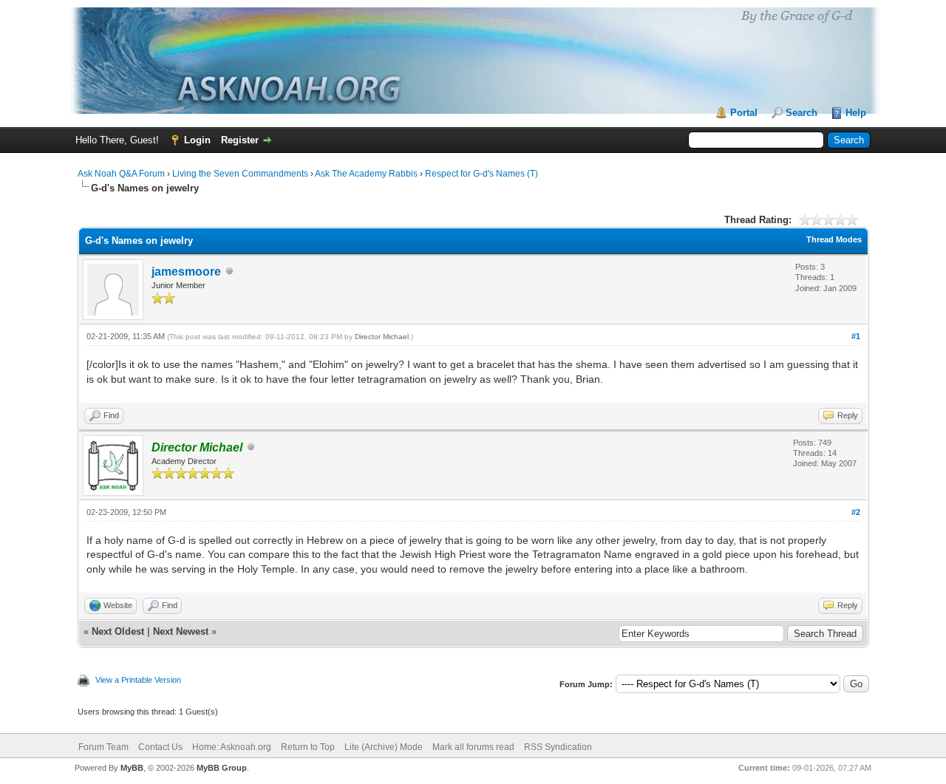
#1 (855, 336)
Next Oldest (118, 631)
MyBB (131, 767)
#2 (855, 512)
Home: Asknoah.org (231, 747)
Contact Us (160, 747)
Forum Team (103, 747)
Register (240, 140)
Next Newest (180, 631)
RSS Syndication (558, 747)
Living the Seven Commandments (240, 173)
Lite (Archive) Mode (383, 747)
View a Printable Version (138, 679)
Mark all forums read (473, 747)
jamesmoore (186, 271)
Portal (744, 112)
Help (855, 112)
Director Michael (382, 337)
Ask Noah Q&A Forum (121, 173)
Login (197, 140)
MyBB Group (222, 767)
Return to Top (308, 747)
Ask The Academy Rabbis (366, 173)
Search (801, 112)
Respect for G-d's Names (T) (481, 173)
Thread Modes (834, 239)
